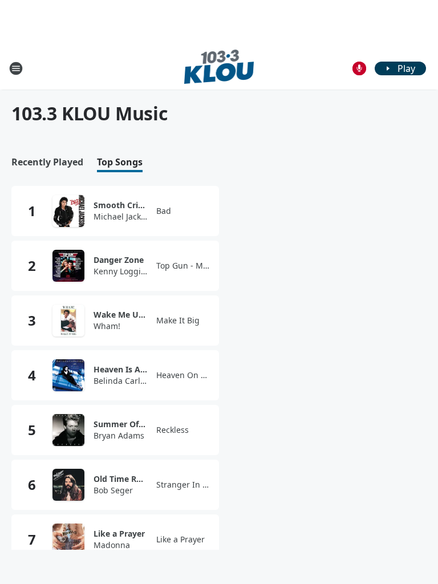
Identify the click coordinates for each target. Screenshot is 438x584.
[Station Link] (219, 68)
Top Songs (120, 162)
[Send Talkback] (359, 68)
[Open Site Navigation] (16, 68)
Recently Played (47, 162)
